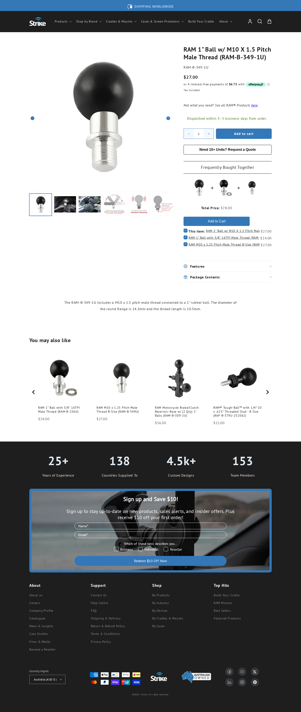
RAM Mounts (223, 603)
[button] (63, 21)
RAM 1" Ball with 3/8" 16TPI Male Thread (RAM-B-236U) (230, 238)
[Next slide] (267, 392)
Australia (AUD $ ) (45, 679)
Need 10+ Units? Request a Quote (227, 149)
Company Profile (41, 611)
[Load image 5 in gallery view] (139, 205)
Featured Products (227, 618)
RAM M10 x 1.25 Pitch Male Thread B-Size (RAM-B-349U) (231, 244)
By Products (161, 595)
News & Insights (41, 626)
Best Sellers (222, 611)
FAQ (94, 611)
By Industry (160, 603)
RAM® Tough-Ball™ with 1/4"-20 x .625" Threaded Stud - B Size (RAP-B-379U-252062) (237, 412)
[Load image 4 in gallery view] (114, 205)
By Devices (160, 611)
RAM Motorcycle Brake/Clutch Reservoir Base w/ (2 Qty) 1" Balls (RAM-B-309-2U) (177, 412)
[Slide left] (34, 118)
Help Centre (99, 603)
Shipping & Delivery (106, 618)
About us (36, 595)
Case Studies (38, 634)
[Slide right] (170, 118)
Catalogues (37, 618)
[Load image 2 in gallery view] (65, 205)
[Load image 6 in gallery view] (163, 205)
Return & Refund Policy (108, 626)
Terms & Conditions (105, 634)
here (254, 105)
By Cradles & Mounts (167, 618)
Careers (34, 603)
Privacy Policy (101, 642)
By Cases (158, 626)
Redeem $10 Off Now (150, 561)
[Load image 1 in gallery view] (40, 205)
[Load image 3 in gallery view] (89, 205)
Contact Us (99, 595)
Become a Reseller (42, 649)
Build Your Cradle (227, 595)
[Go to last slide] (33, 392)
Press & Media (39, 642)
